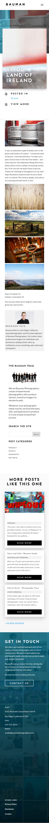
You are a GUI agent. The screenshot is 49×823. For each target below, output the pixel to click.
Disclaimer (9, 809)
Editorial (13, 458)
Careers (8, 814)
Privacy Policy (11, 804)
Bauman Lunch (13, 557)
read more (24, 543)
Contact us (19, 683)
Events (12, 451)
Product (13, 448)
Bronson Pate (16, 326)
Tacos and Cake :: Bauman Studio (22, 554)
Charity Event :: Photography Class (23, 588)
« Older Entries (14, 623)
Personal (14, 98)
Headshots (14, 454)
